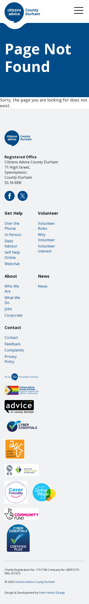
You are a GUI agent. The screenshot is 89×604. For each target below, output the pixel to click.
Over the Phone (12, 226)
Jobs (8, 308)
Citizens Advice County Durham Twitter (23, 196)
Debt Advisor (11, 244)
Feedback (13, 343)
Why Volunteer (46, 237)
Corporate (13, 315)
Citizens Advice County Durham (35, 582)
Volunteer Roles (46, 226)
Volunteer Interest (46, 249)
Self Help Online (12, 255)
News (42, 286)
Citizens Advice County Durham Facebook (10, 196)
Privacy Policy (11, 359)
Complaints (14, 350)
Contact (11, 337)
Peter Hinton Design (52, 593)
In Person (13, 234)
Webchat (12, 263)
